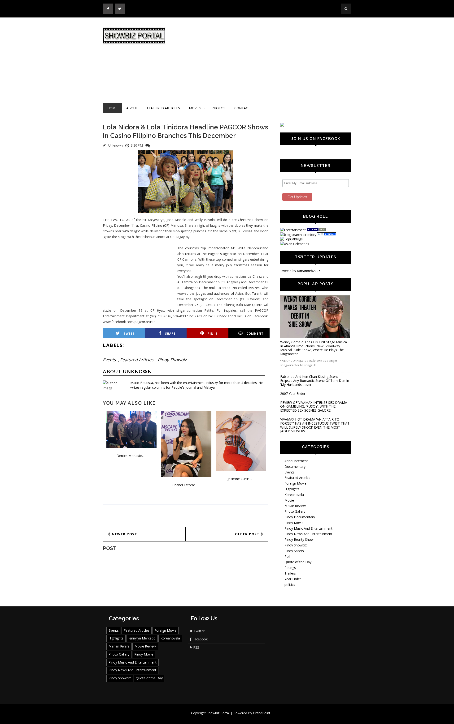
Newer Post (124, 534)
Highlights (291, 489)
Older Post (248, 534)
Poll (287, 556)
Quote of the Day (297, 562)
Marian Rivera (119, 646)
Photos (218, 108)
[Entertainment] (293, 230)
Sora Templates (241, 717)
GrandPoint (261, 713)
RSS (195, 647)
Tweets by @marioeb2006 (300, 270)
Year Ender (292, 579)
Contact (242, 108)
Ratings (290, 567)
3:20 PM (137, 145)
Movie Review (295, 505)
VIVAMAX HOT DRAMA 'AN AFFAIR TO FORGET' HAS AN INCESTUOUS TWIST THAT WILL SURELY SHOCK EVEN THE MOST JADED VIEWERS (314, 425)
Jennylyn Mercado (142, 638)
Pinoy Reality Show (299, 539)
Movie (289, 500)
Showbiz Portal (218, 713)
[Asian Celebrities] (294, 244)
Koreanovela (294, 494)
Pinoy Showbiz (172, 359)
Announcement (296, 461)
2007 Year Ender (292, 393)
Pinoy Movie (293, 522)
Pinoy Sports (294, 551)
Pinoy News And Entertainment (308, 534)
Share (170, 334)
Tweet (129, 334)
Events (109, 359)
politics (289, 584)
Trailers (290, 573)
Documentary (295, 466)
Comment (254, 334)
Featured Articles (163, 108)
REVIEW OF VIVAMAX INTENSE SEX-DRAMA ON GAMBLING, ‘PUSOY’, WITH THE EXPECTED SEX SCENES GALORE (313, 406)
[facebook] (108, 9)
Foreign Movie (295, 483)
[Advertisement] (266, 60)
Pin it (213, 334)
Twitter (199, 631)
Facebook (200, 639)
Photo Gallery (294, 511)
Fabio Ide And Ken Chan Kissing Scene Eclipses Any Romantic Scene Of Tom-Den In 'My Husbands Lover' (314, 380)
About (132, 108)
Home (112, 108)
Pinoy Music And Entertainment (308, 528)
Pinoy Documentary (299, 517)
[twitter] (120, 9)
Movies (195, 108)
